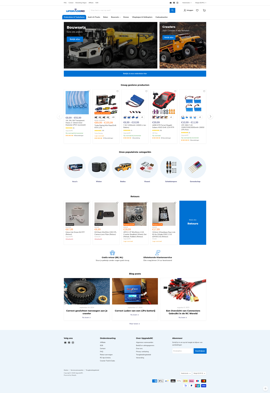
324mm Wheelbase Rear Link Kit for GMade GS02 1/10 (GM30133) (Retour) (163, 234)
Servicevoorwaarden (77, 370)
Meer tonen (134, 324)
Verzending (140, 358)
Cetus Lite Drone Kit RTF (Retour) (75, 233)
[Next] (210, 116)
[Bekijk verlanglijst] (197, 10)
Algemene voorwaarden (144, 342)
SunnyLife (97, 237)
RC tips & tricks (105, 358)
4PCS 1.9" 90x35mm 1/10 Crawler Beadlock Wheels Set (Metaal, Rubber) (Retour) (134, 234)
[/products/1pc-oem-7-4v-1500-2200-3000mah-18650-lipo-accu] (192, 102)
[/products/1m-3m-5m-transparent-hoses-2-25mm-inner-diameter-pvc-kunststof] (77, 102)
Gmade (154, 239)
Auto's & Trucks (94, 17)
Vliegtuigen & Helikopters (142, 17)
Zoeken (66, 370)
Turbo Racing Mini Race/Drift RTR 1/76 (105, 126)
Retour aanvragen (106, 355)
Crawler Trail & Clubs (107, 361)
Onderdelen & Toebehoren (74, 17)
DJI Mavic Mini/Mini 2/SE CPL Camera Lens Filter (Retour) (105, 233)
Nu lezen (85, 317)
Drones (126, 17)
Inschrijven (200, 351)
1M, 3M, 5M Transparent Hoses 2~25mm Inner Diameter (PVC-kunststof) (76, 122)
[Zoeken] (172, 10)
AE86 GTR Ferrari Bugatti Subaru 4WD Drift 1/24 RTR (163, 126)
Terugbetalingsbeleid (143, 355)
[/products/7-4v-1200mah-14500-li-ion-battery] (135, 102)
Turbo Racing (98, 133)
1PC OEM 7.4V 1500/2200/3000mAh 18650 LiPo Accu (192, 127)
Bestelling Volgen (81, 3)
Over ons (139, 348)
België (200, 3)
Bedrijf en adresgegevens (145, 345)
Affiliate (91, 3)
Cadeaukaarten (162, 17)
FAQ (65, 3)
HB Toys (154, 133)
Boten (105, 17)
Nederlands (186, 3)
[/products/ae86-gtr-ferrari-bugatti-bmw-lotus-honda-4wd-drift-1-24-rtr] (164, 102)
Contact (71, 3)
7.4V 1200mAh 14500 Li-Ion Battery (134, 126)
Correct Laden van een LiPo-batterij (135, 310)
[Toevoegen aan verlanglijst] (88, 91)
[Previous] (59, 116)
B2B (97, 3)
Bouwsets (115, 17)
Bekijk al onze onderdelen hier (135, 73)
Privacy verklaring (142, 351)
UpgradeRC (69, 131)
